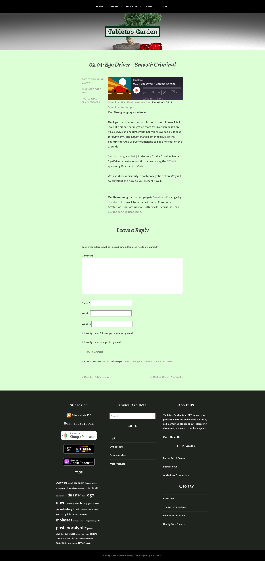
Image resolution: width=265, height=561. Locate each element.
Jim (115, 156)
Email (86, 313)
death (95, 488)
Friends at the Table (174, 515)
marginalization (81, 514)
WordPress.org (117, 463)
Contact (150, 6)
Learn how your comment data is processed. (149, 361)
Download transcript (120, 107)
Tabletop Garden (132, 32)
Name (86, 302)
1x (159, 93)
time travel (84, 542)
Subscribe (148, 99)
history (67, 509)
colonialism (71, 488)
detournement (61, 496)
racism (93, 533)
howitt (77, 509)
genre (59, 509)
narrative (82, 521)
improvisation (93, 510)
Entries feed (116, 446)
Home (99, 6)
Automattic (156, 555)
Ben (110, 156)
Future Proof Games (174, 458)
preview (90, 529)
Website (86, 323)
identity (84, 510)
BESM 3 (171, 161)
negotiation (90, 521)
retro (69, 538)
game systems (93, 504)
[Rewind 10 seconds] (153, 92)
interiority (59, 514)
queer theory (81, 534)
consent (81, 489)
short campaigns (77, 538)
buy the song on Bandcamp (124, 212)
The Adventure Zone (174, 506)
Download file (116, 102)
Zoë (133, 156)
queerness (70, 533)
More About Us (171, 437)
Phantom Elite (116, 202)
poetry (97, 521)
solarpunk (61, 542)
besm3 (70, 483)
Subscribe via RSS (81, 415)
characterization (91, 483)
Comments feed (118, 455)
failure (77, 504)
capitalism (79, 483)
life (73, 514)
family (84, 503)
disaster (74, 495)
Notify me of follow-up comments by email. (109, 333)
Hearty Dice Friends (173, 524)
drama (84, 496)
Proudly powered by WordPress (117, 555)
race (88, 534)
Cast (166, 6)
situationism (88, 538)
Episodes (131, 6)
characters (60, 489)
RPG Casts (168, 498)
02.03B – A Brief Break (96, 376)
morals (75, 521)
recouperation (61, 538)
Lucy (121, 156)
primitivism (60, 534)
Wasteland (160, 197)
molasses (64, 520)
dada (87, 488)
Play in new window (138, 102)
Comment (88, 255)
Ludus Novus (170, 466)
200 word (61, 482)
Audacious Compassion (176, 475)
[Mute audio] (146, 92)
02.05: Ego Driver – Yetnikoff (165, 376)
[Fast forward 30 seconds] (167, 92)
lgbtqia (67, 514)
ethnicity (70, 504)
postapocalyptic (71, 527)
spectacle (72, 543)
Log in (112, 438)
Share (160, 99)
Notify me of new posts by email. (103, 342)
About (115, 6)
